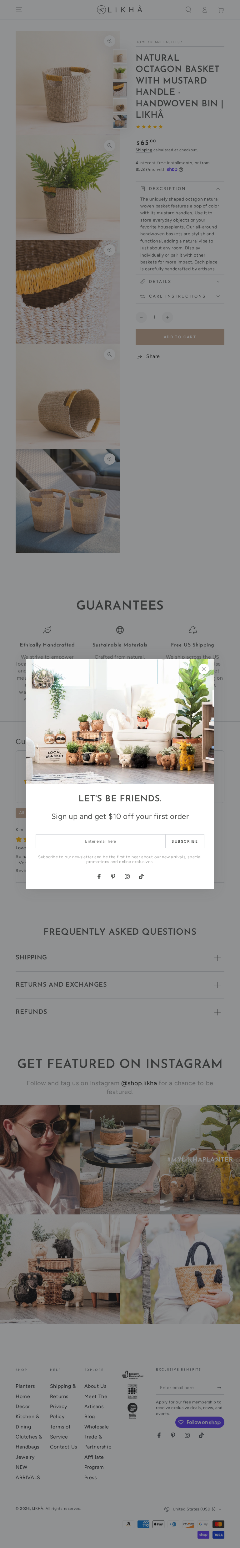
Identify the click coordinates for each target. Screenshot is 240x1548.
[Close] (204, 669)
